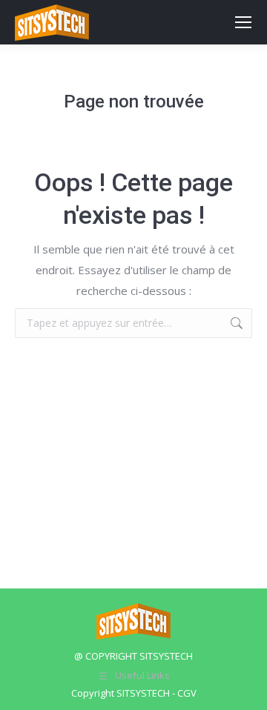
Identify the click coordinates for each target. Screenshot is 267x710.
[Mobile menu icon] (243, 22)
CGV (187, 693)
